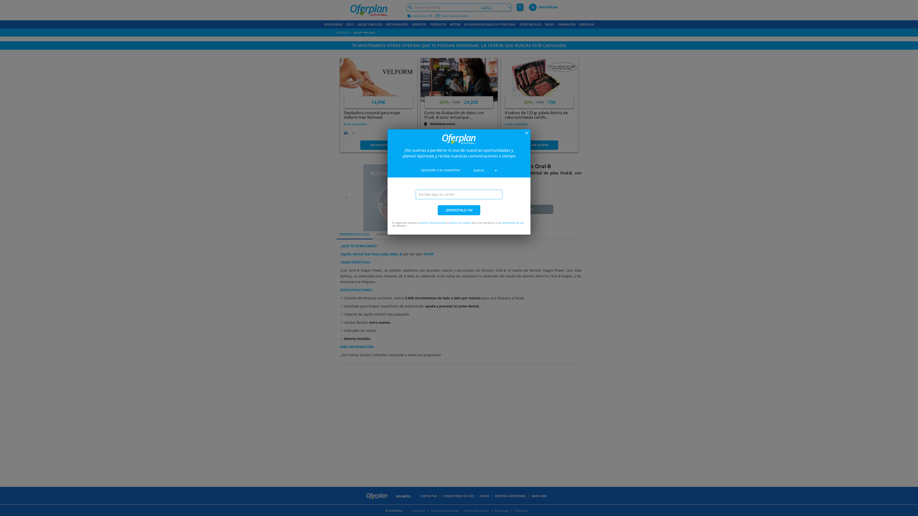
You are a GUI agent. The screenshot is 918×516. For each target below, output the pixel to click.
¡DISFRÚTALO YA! (459, 210)
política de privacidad (433, 222)
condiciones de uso (513, 222)
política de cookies (460, 222)
